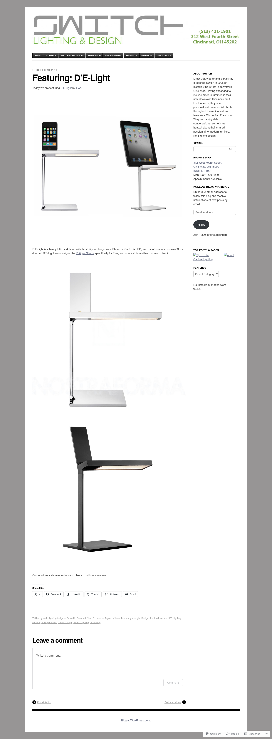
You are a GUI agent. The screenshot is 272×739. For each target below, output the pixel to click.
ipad (156, 618)
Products (131, 55)
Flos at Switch (44, 702)
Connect (51, 55)
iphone (163, 618)
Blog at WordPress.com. (136, 720)
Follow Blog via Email (211, 187)
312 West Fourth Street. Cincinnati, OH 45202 (207, 164)
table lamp (95, 622)
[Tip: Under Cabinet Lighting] (203, 257)
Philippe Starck (85, 253)
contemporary (124, 618)
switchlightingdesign (53, 618)
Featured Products (72, 55)
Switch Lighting (81, 622)
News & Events (113, 55)
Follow (201, 224)
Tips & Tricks (164, 55)
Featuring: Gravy (172, 702)
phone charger (65, 622)
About (38, 55)
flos (151, 618)
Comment (173, 682)
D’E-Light (66, 88)
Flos (78, 88)
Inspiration (94, 55)
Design (145, 618)
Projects (146, 55)
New (89, 618)
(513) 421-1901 (202, 171)
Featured (81, 618)
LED (170, 618)
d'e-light (136, 618)
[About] (229, 255)
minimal (36, 622)
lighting (177, 618)
